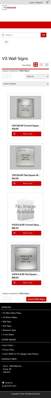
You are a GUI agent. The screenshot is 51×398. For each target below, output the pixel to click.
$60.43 (15, 228)
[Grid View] (35, 65)
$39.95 (15, 129)
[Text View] (46, 65)
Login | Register (36, 2)
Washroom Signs (9, 330)
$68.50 (15, 277)
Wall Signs (7, 322)
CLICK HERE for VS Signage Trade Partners (21, 354)
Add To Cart (27, 134)
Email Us (9, 383)
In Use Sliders (8, 335)
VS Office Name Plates (12, 313)
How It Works (8, 345)
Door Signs (7, 326)
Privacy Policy (8, 350)
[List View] (40, 65)
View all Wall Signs (36, 299)
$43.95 (15, 178)
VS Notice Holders (10, 317)
